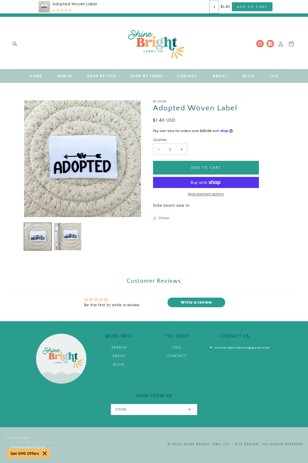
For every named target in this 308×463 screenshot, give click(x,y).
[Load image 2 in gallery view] (67, 236)
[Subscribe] (188, 409)
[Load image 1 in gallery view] (37, 236)
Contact (176, 355)
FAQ (177, 347)
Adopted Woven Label (74, 4)
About (119, 355)
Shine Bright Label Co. (207, 444)
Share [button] (164, 218)
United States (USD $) (27, 447)
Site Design (247, 444)
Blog (119, 364)
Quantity (160, 140)
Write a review (196, 302)
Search (119, 347)
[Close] (45, 453)
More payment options (206, 194)
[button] (15, 44)
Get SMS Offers (25, 453)
